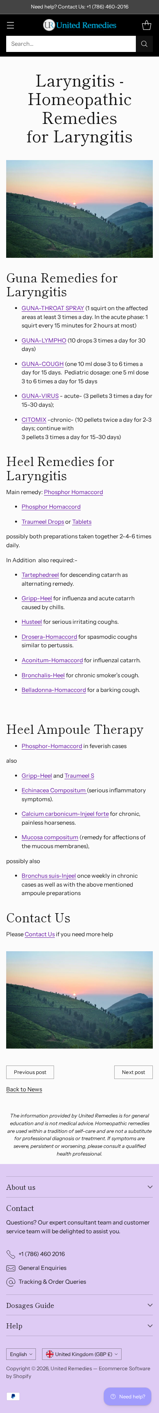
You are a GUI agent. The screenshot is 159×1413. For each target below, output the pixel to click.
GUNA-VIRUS (40, 395)
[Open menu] (10, 25)
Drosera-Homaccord (49, 636)
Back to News (24, 1089)
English (18, 1354)
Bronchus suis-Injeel (49, 875)
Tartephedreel (40, 574)
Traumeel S (79, 775)
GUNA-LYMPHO (44, 340)
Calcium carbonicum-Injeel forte (65, 813)
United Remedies (71, 1368)
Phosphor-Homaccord (52, 746)
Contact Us (40, 934)
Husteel (32, 621)
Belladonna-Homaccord (54, 689)
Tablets (81, 521)
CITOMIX (34, 419)
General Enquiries (42, 1267)
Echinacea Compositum (54, 790)
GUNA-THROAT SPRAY (53, 308)
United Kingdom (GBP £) (83, 1354)
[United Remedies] (79, 25)
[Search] (144, 44)
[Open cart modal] (146, 25)
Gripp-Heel (37, 598)
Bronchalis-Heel (43, 675)
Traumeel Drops (43, 521)
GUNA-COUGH (43, 363)
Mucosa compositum (50, 837)
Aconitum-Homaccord (52, 660)
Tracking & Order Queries (52, 1281)
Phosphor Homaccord (73, 492)
